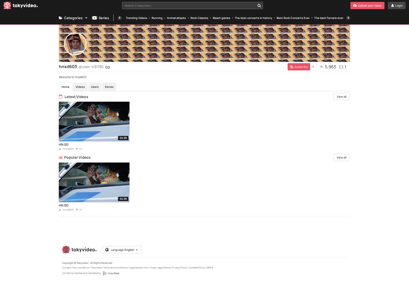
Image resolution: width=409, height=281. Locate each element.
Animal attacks (176, 18)
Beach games (221, 18)
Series (104, 18)
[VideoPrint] (111, 273)
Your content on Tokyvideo (87, 267)
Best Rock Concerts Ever (293, 18)
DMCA (210, 267)
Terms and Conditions (115, 267)
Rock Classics (199, 18)
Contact (66, 267)
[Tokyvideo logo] (20, 6)
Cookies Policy (197, 267)
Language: (122, 250)
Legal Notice (136, 267)
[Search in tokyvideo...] (259, 5)
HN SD (64, 145)
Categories (73, 18)
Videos (80, 87)
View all (341, 96)
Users (95, 87)
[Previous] (120, 18)
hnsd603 (68, 149)
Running (157, 18)
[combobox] (192, 5)
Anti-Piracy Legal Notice (157, 267)
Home (65, 87)
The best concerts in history (253, 18)
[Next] (348, 18)
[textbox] (188, 5)
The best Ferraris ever (328, 18)
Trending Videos (136, 18)
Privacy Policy (179, 267)
